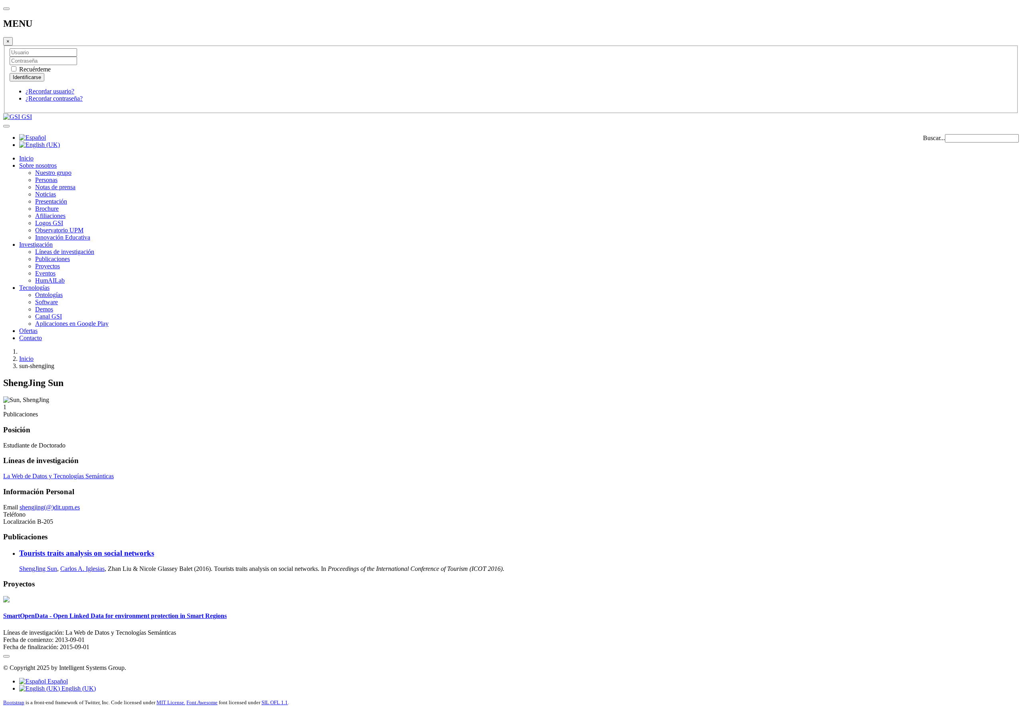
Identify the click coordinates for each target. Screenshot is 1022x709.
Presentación (51, 201)
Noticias (45, 194)
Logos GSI (49, 223)
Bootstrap (13, 702)
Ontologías (49, 294)
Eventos (45, 273)
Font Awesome (202, 702)
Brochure (47, 208)
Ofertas (28, 330)
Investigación (36, 244)
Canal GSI (48, 316)
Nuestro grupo (53, 172)
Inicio (26, 158)
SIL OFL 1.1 (274, 702)
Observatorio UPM (59, 230)
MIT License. (170, 702)
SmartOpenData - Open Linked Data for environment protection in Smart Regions (115, 615)
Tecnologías (34, 287)
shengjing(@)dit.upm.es (50, 507)
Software (46, 302)
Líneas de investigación (64, 251)
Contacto (30, 338)
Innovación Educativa (62, 237)
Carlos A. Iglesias (82, 568)
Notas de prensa (55, 187)
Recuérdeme (34, 69)
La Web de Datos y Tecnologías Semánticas (58, 476)
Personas (46, 179)
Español (57, 681)
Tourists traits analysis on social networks (86, 553)
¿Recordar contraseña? (54, 98)
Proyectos (47, 266)
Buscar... (934, 138)
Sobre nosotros (38, 165)
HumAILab (50, 280)
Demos (44, 309)
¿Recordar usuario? (50, 91)
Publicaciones (52, 258)
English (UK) (78, 688)
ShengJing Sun (38, 568)
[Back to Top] (6, 656)
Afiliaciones (50, 215)
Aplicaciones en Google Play (72, 323)
